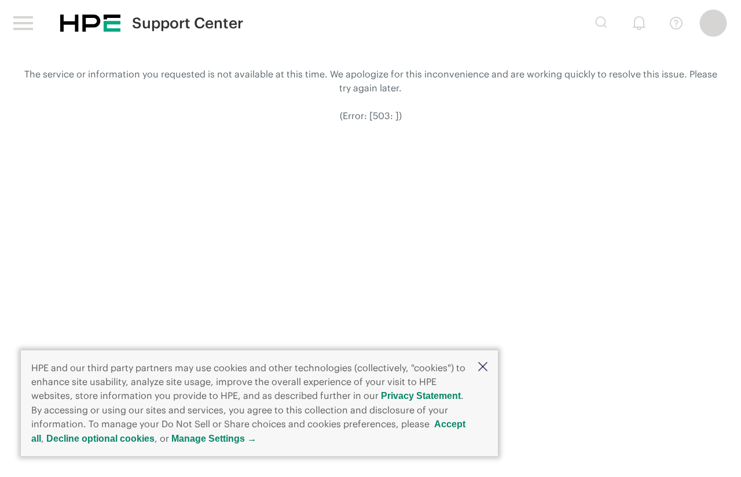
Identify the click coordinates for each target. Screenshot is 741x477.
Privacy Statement (421, 396)
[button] (482, 367)
